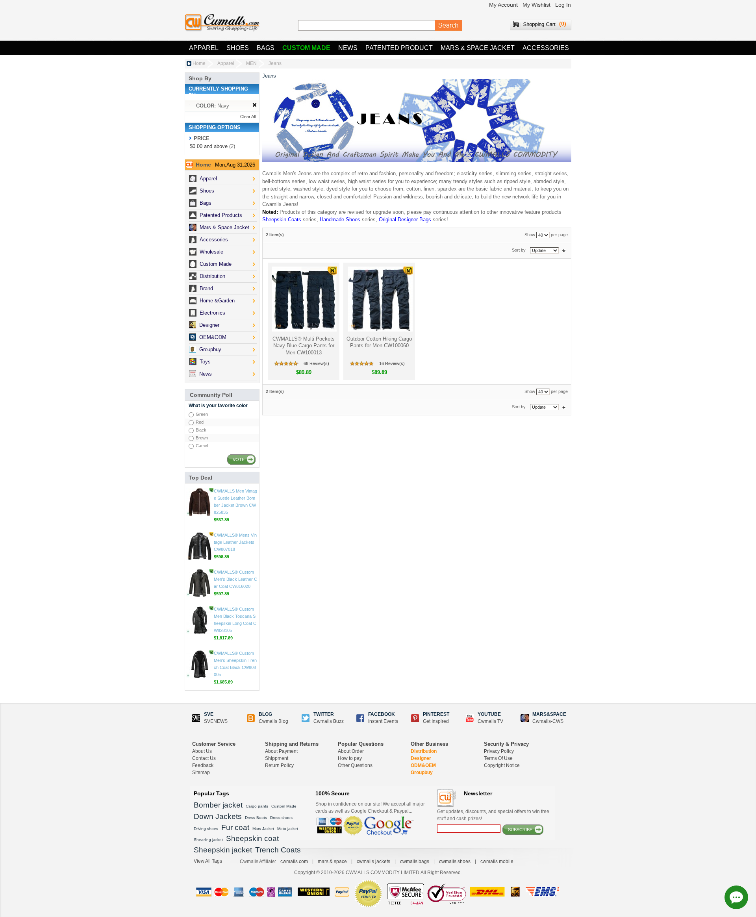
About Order (351, 751)
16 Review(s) (392, 363)
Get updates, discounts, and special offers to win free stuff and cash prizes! (493, 815)
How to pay (350, 758)
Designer (421, 758)
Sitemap (201, 772)
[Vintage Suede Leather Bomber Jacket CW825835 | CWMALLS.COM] (199, 542)
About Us (202, 751)
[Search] (448, 25)
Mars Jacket (263, 828)
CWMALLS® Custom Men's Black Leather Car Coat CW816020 (235, 619)
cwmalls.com (294, 861)
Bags (265, 47)
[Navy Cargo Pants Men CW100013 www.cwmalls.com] (304, 299)
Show (529, 234)
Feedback (202, 765)
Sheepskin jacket (223, 850)
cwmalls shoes (455, 861)
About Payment (281, 751)
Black (201, 430)
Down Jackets (218, 816)
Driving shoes (206, 828)
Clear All (248, 116)
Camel (202, 445)
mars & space (332, 861)
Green (202, 414)
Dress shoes (281, 817)
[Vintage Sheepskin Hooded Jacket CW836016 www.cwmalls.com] (199, 498)
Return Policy (279, 765)
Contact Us (204, 758)
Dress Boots (256, 817)
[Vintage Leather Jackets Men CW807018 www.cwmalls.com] (199, 586)
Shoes (237, 47)
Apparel (204, 47)
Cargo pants (257, 806)
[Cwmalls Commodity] (222, 22)
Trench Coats (278, 850)
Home (199, 63)
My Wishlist (536, 5)
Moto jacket (287, 828)
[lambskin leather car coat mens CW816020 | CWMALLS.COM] (199, 623)
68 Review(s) (316, 363)
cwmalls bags (414, 861)
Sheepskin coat (252, 838)
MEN (251, 63)
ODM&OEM (423, 765)
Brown (202, 437)
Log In (563, 5)
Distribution (424, 751)
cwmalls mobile (496, 861)
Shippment (276, 758)
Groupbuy (422, 772)
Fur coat (235, 827)
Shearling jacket (208, 839)
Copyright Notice (502, 765)
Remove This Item (254, 105)
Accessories (546, 47)
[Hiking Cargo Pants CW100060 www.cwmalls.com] (379, 299)
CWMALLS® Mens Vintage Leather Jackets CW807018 (235, 582)
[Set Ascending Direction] (564, 250)
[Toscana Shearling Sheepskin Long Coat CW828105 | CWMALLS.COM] (199, 660)
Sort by (519, 250)
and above (209, 146)
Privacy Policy (499, 751)
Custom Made (306, 47)
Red (200, 422)
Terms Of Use (498, 758)
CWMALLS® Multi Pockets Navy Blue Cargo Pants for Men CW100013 (303, 346)
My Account (503, 5)
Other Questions (355, 765)
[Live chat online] (736, 897)
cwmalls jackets (373, 861)
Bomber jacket (218, 805)
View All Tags (208, 861)
